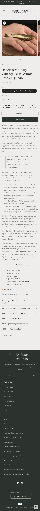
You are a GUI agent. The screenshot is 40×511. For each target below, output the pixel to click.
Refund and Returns (10, 392)
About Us (7, 419)
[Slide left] (15, 60)
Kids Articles (8, 442)
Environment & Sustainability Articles (16, 474)
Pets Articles (8, 465)
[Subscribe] (34, 375)
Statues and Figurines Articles (14, 469)
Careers (6, 415)
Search (6, 424)
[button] (4, 11)
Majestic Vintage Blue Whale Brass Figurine (19, 91)
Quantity (4, 95)
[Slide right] (24, 60)
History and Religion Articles (13, 433)
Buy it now (20, 119)
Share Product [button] (8, 335)
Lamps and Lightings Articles (14, 456)
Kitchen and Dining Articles (13, 451)
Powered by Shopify (28, 507)
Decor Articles (9, 428)
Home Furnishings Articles (13, 437)
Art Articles (8, 460)
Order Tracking (9, 387)
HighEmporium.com (16, 507)
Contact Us (7, 406)
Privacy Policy (8, 396)
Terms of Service (9, 401)
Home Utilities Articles (12, 447)
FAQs (5, 410)
